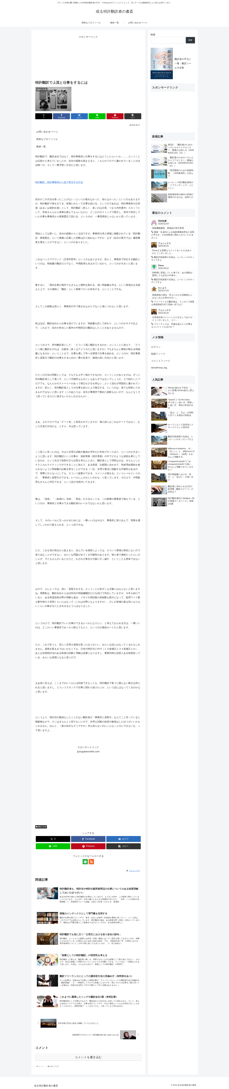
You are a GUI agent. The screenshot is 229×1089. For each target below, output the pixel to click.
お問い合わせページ (47, 131)
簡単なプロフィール (47, 139)
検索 (153, 34)
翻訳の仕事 (42, 827)
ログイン (156, 347)
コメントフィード (160, 361)
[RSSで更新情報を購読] (91, 861)
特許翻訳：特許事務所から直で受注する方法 (59, 182)
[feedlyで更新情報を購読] (85, 861)
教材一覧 (41, 146)
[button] (132, 116)
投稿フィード (158, 354)
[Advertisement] (88, 57)
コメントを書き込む (88, 1057)
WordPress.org (159, 367)
